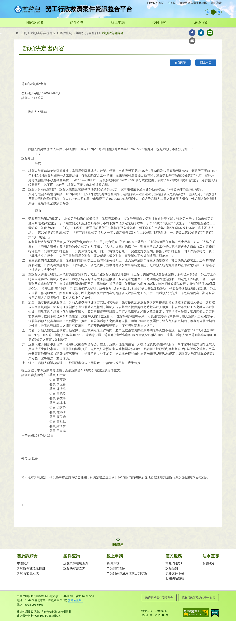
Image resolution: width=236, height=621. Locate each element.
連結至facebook (192, 32)
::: (15, 2)
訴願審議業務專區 (43, 33)
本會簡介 (23, 563)
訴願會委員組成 (28, 573)
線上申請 (118, 22)
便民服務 (159, 22)
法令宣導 (201, 22)
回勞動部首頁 (155, 2)
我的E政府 (215, 613)
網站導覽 (216, 2)
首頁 (24, 33)
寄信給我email (192, 40)
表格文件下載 (175, 573)
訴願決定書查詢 (87, 33)
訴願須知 (172, 568)
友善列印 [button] (180, 62)
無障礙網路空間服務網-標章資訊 (196, 612)
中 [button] (213, 12)
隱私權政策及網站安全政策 (198, 597)
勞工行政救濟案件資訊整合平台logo (27, 9)
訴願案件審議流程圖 (31, 568)
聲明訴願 (113, 563)
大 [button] (219, 12)
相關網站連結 (175, 578)
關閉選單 (118, 544)
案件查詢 (76, 22)
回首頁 (171, 2)
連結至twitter (201, 32)
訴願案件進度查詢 (75, 563)
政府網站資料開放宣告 (159, 597)
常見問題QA (174, 563)
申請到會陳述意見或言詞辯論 (127, 573)
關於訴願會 (35, 22)
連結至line (210, 32)
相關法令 (208, 563)
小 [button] (207, 12)
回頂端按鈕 (228, 611)
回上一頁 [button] (205, 62)
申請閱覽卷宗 (116, 568)
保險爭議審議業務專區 (193, 2)
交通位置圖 (75, 600)
